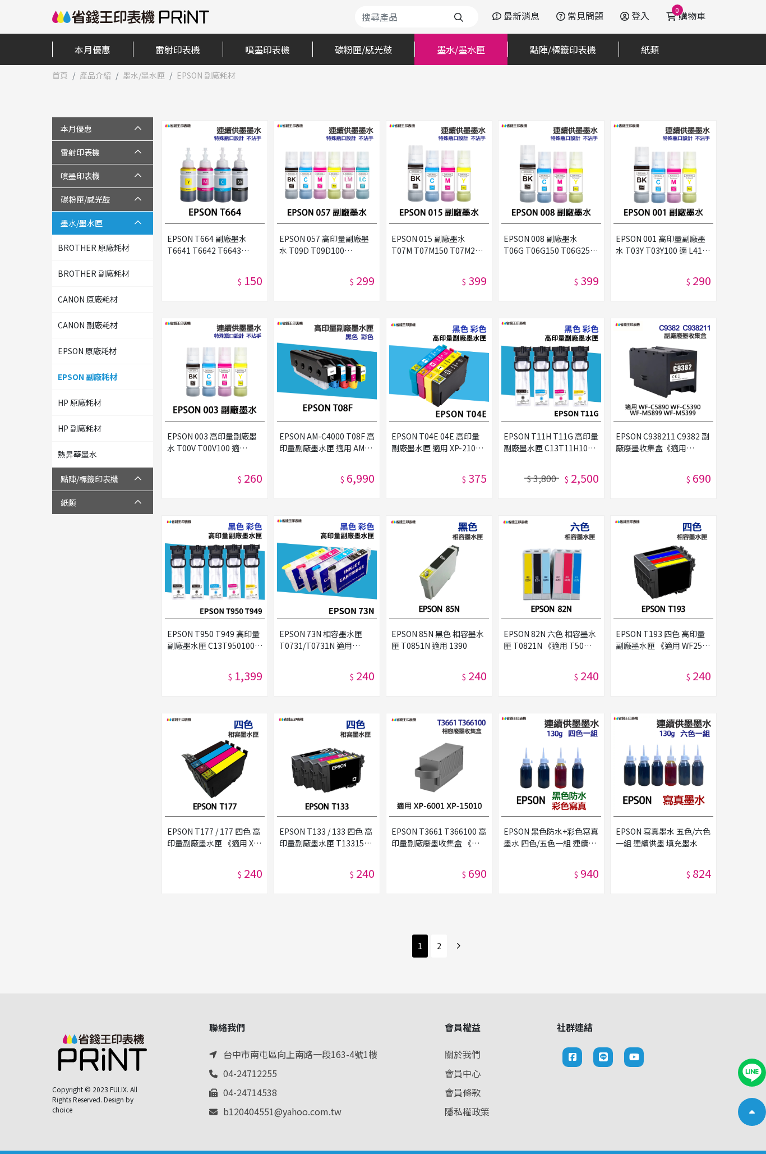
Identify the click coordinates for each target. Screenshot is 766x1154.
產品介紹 (95, 75)
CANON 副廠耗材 (88, 325)
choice (62, 1109)
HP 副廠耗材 (79, 428)
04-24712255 (250, 1073)
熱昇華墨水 (77, 454)
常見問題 (585, 15)
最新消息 (521, 15)
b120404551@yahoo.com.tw (282, 1111)
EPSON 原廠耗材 (87, 350)
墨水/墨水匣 (144, 75)
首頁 (60, 75)
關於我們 (463, 1054)
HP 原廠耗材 (79, 402)
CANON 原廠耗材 (88, 299)
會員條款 (463, 1092)
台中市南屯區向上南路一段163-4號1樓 (300, 1054)
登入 (640, 15)
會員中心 (463, 1073)
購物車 (690, 15)
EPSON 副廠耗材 (87, 376)
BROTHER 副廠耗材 (94, 273)
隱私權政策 (467, 1111)
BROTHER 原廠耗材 (94, 247)
